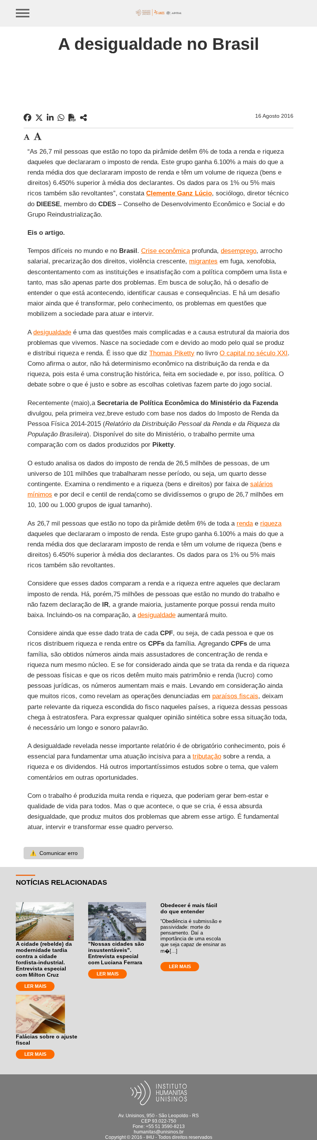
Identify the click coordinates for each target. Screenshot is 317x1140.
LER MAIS (35, 986)
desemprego (238, 250)
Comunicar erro (54, 853)
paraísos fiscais (235, 696)
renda (245, 523)
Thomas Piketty (171, 353)
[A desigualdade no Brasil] (83, 118)
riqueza (270, 523)
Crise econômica (165, 250)
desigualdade (52, 332)
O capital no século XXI (254, 353)
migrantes (203, 261)
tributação (207, 756)
